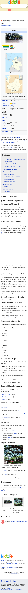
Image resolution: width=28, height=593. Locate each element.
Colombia (14, 103)
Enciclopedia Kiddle (9, 581)
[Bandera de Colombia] (11, 103)
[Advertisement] (14, 15)
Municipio (14, 32)
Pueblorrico (4, 142)
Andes (8, 142)
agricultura (4, 407)
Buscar (25, 5)
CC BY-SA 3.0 (23, 583)
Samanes (6, 477)
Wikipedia (11, 587)
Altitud (3, 120)
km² (12, 119)
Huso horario (5, 131)
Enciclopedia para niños (6, 25)
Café (18, 410)
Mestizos (4, 394)
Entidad (3, 102)
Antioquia (12, 105)
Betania (13, 142)
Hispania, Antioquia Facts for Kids (19, 521)
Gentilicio (4, 128)
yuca (25, 413)
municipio (11, 137)
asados (3, 490)
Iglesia (5, 470)
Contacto (14, 591)
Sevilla (2, 232)
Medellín (10, 147)
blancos (9, 394)
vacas (15, 419)
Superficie (4, 117)
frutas (9, 415)
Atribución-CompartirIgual (11, 563)
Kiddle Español (4, 589)
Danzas (15, 433)
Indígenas (4, 399)
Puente (5, 474)
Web (9, 9)
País (4, 103)
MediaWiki (9, 588)
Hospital (10, 437)
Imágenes (13, 9)
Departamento (6, 105)
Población (4, 123)
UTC (11, 131)
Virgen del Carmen (13, 431)
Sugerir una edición (14, 573)
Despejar (23, 6)
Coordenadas (5, 100)
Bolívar (24, 141)
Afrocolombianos (6, 397)
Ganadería (6, 417)
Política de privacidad (5, 591)
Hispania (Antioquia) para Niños (9, 567)
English (18, 9)
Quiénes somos (17, 589)
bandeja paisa (20, 487)
